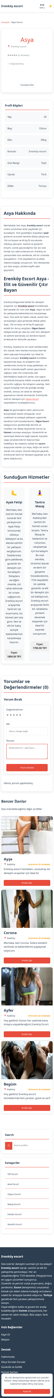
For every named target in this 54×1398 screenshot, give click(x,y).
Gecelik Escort (15, 1224)
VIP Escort (13, 1174)
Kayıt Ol (5, 1334)
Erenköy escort (12, 6)
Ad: (8, 724)
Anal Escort (13, 1184)
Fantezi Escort (15, 1214)
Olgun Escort (14, 1194)
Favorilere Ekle (27, 85)
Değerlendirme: (14, 709)
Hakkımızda (8, 1356)
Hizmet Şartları (9, 1372)
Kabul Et (27, 1391)
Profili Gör (27, 882)
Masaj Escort (14, 1204)
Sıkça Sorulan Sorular (13, 1362)
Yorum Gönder (27, 767)
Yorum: (10, 740)
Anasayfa (5, 22)
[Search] (8, 1146)
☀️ (50, 6)
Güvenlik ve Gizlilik (11, 1367)
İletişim (5, 1339)
